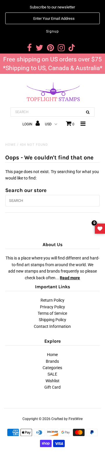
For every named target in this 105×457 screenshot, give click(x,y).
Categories (52, 367)
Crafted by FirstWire (67, 419)
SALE (52, 374)
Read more (70, 277)
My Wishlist (100, 228)
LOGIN (27, 124)
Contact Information (52, 326)
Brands (52, 361)
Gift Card (52, 387)
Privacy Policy (52, 307)
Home (10, 145)
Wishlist (53, 380)
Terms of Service (52, 313)
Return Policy (52, 300)
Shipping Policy (52, 319)
